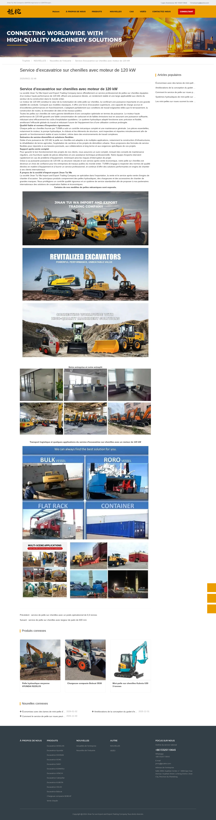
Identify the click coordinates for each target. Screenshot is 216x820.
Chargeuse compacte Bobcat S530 (84, 683)
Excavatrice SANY (54, 764)
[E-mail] (211, 598)
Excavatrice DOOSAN (55, 755)
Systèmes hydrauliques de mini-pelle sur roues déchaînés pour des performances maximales (175, 97)
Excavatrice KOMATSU (56, 769)
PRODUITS (52, 740)
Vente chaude (52, 801)
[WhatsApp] (211, 587)
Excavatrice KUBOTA (55, 782)
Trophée (26, 61)
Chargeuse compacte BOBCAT (59, 796)
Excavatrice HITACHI (55, 773)
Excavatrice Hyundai (55, 750)
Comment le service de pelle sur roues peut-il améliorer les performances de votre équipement (44, 716)
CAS (132, 11)
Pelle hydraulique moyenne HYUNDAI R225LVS (36, 684)
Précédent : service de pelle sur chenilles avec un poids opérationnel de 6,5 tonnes (58, 615)
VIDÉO (143, 11)
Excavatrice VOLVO (54, 787)
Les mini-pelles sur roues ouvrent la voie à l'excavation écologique (175, 101)
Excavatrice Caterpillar (56, 778)
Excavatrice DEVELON (55, 746)
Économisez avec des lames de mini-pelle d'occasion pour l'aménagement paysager (44, 711)
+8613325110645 (165, 750)
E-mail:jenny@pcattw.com (199, 3)
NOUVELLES (40, 61)
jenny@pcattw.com (163, 764)
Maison (56, 11)
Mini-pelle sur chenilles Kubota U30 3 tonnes (131, 684)
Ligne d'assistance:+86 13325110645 (174, 3)
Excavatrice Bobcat (54, 792)
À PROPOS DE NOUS (76, 11)
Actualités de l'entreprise (86, 746)
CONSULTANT (186, 11)
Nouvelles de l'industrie (60, 61)
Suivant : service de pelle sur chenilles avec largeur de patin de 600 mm (53, 620)
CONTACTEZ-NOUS (161, 11)
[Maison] (14, 12)
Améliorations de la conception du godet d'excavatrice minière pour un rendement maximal (116, 711)
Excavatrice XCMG (54, 760)
